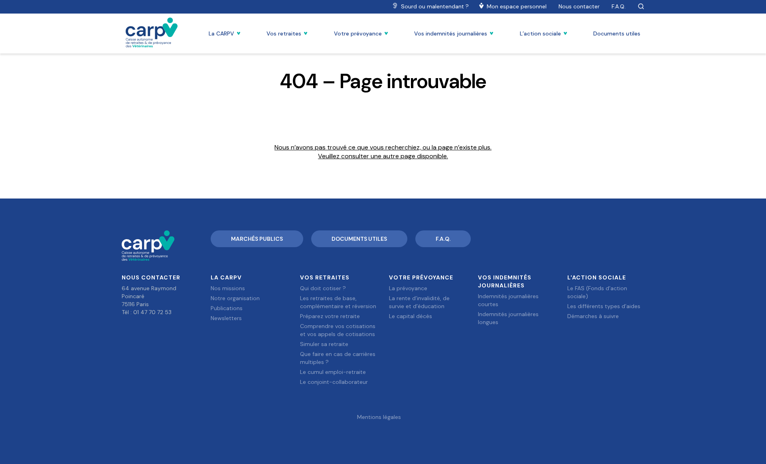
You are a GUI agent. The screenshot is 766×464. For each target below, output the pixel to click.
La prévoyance (408, 288)
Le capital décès (410, 316)
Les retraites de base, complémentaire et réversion (338, 302)
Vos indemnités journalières (450, 33)
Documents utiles (616, 33)
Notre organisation (235, 298)
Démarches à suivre (593, 316)
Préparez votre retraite (330, 316)
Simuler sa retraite (324, 344)
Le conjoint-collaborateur (334, 381)
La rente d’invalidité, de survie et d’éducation (419, 302)
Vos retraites (284, 33)
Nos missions (228, 288)
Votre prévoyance (358, 33)
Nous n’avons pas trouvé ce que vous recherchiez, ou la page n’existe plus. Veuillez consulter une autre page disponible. (383, 151)
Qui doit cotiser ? (323, 288)
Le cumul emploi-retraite (333, 372)
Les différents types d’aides (603, 306)
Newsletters (226, 318)
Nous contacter (579, 6)
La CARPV (221, 33)
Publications (227, 308)
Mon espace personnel (517, 6)
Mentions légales (379, 417)
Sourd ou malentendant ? (435, 6)
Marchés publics (257, 238)
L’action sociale (540, 33)
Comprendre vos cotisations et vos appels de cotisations (337, 330)
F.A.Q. (619, 6)
